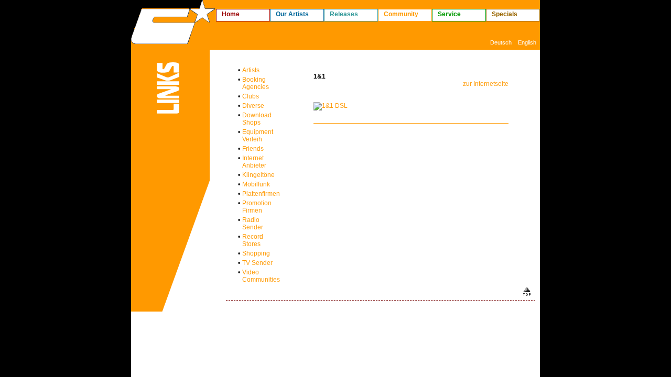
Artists (250, 70)
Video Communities (261, 276)
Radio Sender (252, 223)
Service (449, 14)
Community (401, 14)
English (527, 42)
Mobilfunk (256, 184)
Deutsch (501, 42)
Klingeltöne (258, 175)
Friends (253, 148)
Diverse (253, 105)
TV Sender (257, 263)
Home (231, 14)
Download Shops (257, 119)
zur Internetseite (485, 83)
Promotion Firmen (257, 206)
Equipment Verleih (257, 135)
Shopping (256, 253)
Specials (504, 14)
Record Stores (252, 240)
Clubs (250, 96)
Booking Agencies (255, 83)
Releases (344, 14)
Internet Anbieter (254, 161)
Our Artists (292, 14)
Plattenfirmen (261, 193)
